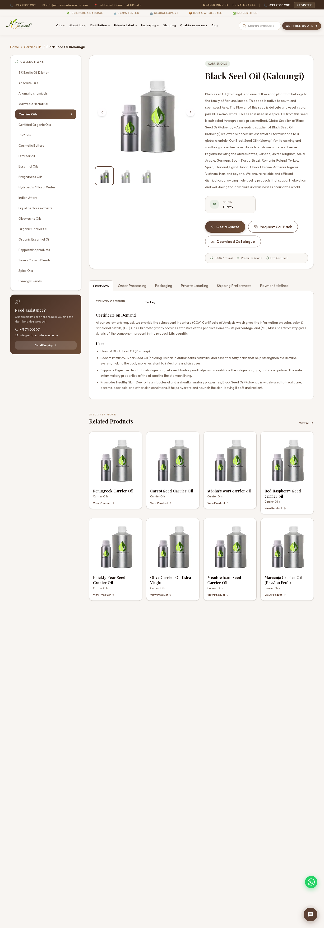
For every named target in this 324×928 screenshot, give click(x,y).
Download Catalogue (236, 241)
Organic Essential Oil (34, 239)
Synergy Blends (30, 281)
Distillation (98, 25)
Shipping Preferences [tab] (234, 285)
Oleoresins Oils (30, 218)
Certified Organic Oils (35, 124)
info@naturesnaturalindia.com (65, 5)
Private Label (244, 5)
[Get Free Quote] (310, 914)
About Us (76, 25)
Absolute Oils (28, 83)
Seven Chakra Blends (35, 260)
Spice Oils (26, 270)
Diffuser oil (27, 156)
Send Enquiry (44, 345)
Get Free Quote (299, 25)
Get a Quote (228, 226)
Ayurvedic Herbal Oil (33, 103)
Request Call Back (275, 226)
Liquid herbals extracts (35, 208)
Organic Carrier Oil (33, 229)
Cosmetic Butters (31, 145)
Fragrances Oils (30, 176)
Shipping (169, 25)
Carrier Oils (33, 47)
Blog (215, 25)
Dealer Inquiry (216, 5)
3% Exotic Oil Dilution (34, 72)
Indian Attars (28, 197)
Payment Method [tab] (274, 285)
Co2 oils (25, 135)
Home (14, 47)
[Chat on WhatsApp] (311, 882)
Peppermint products (34, 249)
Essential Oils (28, 166)
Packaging (148, 25)
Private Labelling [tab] (194, 285)
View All (304, 423)
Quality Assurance (194, 25)
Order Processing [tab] (132, 285)
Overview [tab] (101, 285)
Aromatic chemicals (33, 93)
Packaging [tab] (163, 285)
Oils (59, 25)
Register (304, 5)
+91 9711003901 (22, 5)
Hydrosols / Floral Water (37, 187)
